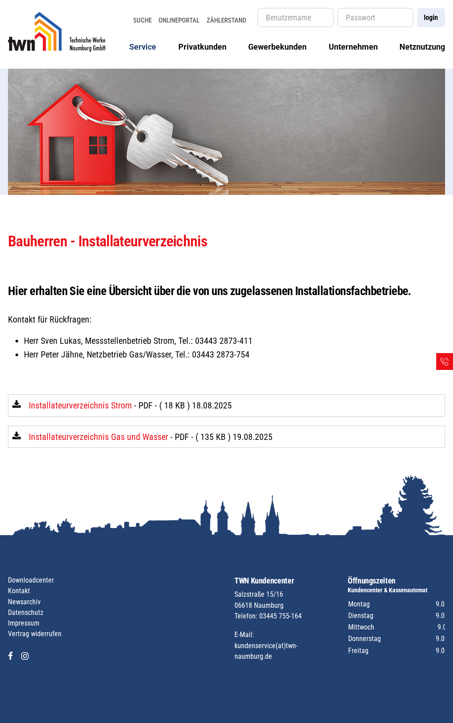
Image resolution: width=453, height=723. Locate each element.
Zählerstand (226, 20)
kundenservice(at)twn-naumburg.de (266, 651)
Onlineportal (179, 20)
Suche (142, 20)
